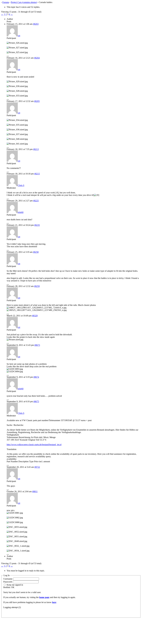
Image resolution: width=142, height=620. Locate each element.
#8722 (37, 467)
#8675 (36, 401)
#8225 (36, 200)
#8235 (37, 225)
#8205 (37, 101)
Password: (8, 582)
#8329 (35, 315)
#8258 (36, 252)
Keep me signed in (15, 585)
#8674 (36, 377)
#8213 (36, 149)
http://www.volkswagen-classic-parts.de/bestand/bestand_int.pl (34, 444)
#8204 (37, 58)
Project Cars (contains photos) (24, 2)
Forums (5, 2)
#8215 (37, 173)
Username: (8, 579)
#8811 (35, 491)
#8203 (36, 24)
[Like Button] (8, 56)
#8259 (37, 286)
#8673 (37, 345)
